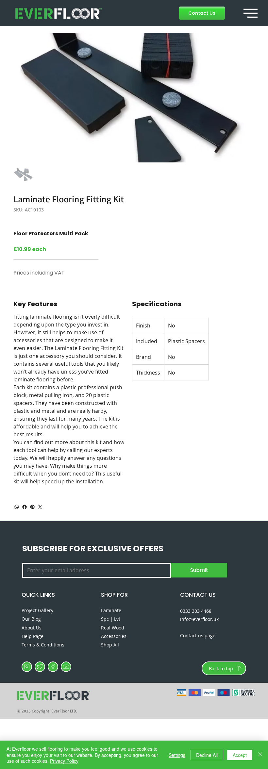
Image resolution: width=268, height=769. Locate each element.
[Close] (260, 755)
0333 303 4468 (195, 611)
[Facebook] (24, 507)
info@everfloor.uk (199, 619)
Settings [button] (177, 755)
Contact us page (197, 635)
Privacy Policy (64, 761)
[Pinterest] (32, 507)
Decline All (207, 755)
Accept (240, 755)
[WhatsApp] (16, 507)
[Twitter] (40, 507)
